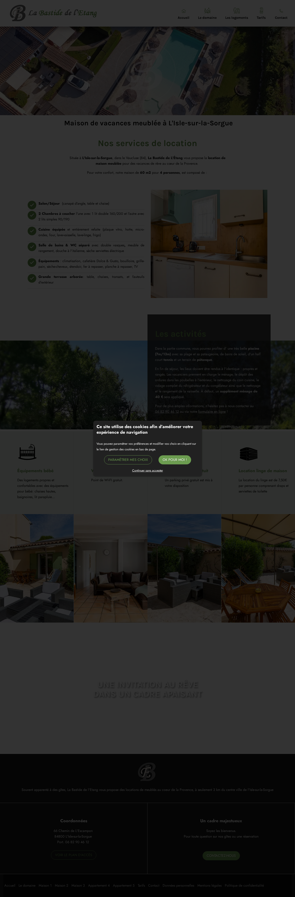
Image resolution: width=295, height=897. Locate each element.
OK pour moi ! (175, 459)
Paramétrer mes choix (128, 459)
